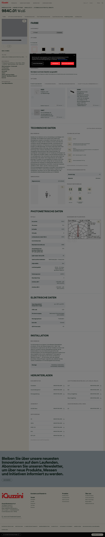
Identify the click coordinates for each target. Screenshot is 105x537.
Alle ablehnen (55, 63)
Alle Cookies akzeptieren (67, 63)
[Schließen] (74, 55)
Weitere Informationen (62, 59)
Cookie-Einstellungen (38, 63)
